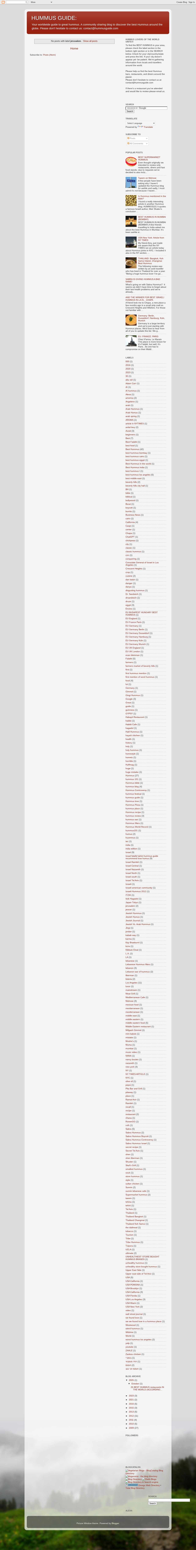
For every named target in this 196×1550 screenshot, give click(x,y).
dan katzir (130, 579)
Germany (130, 688)
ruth (127, 1125)
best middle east (133, 478)
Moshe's (130, 1041)
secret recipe (132, 1147)
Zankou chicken (133, 1354)
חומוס (128, 1365)
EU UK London (133, 651)
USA (128, 1277)
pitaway (129, 1092)
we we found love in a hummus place (143, 1321)
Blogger (115, 1523)
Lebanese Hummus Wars (138, 964)
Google (129, 699)
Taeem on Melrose (147, 178)
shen (128, 1154)
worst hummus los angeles (138, 1339)
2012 (131, 1416)
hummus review (133, 816)
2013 (131, 1412)
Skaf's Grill (131, 1165)
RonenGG (130, 1121)
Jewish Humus (133, 917)
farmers (129, 662)
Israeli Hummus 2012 (136, 891)
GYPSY (129, 713)
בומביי (128, 1358)
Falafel (129, 659)
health (129, 739)
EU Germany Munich (136, 644)
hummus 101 (132, 779)
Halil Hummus (132, 732)
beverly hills (131, 482)
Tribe (128, 1238)
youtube (129, 1347)
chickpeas (130, 540)
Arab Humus (132, 413)
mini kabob (131, 1034)
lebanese (130, 961)
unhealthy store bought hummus (141, 1266)
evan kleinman (133, 655)
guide (128, 706)
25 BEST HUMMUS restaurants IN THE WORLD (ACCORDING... (147, 1388)
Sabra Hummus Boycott (137, 1136)
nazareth (130, 1063)
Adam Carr (131, 383)
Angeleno (130, 402)
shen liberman (132, 1158)
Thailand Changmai (135, 1220)
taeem (129, 1198)
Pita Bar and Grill (134, 1089)
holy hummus (132, 750)
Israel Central (132, 866)
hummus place (133, 808)
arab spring (131, 416)
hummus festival (133, 794)
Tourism (129, 1235)
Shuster (129, 1162)
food (128, 681)
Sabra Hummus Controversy (139, 1140)
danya (129, 587)
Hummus (130, 775)
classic (129, 548)
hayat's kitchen (133, 735)
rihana (129, 1118)
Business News (133, 515)
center (129, 529)
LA (127, 957)
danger (129, 583)
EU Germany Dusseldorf (137, 633)
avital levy (130, 427)
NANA (128, 1056)
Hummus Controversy (136, 790)
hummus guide (133, 797)
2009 (131, 1428)
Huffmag (130, 765)
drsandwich (131, 598)
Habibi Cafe (131, 724)
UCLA (128, 1249)
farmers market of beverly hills (140, 666)
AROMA (129, 420)
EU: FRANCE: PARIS (148, 336)
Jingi (128, 928)
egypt (128, 605)
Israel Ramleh (132, 862)
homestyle (131, 754)
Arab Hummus (132, 409)
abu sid (129, 380)
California (130, 522)
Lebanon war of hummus (138, 972)
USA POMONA (133, 1285)
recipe (129, 1110)
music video (131, 1052)
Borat (128, 504)
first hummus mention (136, 673)
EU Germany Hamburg (137, 637)
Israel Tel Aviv (132, 880)
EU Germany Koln (134, 640)
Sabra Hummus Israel (136, 1143)
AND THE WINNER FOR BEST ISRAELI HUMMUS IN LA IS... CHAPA (145, 298)
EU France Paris (133, 622)
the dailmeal (131, 1227)
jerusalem (130, 906)
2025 (131, 1380)
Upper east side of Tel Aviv (138, 1274)
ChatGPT (130, 537)
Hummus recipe (133, 812)
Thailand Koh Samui (135, 1224)
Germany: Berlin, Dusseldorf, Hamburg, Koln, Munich (151, 318)
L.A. (127, 953)
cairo (128, 518)
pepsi (128, 1085)
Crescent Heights (134, 568)
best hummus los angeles (138, 475)
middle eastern (133, 1019)
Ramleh (129, 1103)
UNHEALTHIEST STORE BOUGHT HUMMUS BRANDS (142, 1258)
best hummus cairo (135, 456)
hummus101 (132, 830)
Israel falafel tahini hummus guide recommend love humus (142, 857)
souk (128, 1173)
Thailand (130, 1213)
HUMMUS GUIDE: (54, 18)
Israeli (128, 884)
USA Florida (131, 1296)
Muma (129, 1045)
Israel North (131, 873)
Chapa (129, 533)
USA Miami (131, 1303)
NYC (128, 1078)
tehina (129, 1202)
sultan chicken (132, 1184)
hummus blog (132, 786)
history (129, 743)
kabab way (131, 935)
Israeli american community (139, 888)
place (128, 1096)
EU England (131, 618)
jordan (129, 931)
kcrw (128, 946)
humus (129, 834)
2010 (131, 1424)
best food (130, 445)
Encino (129, 609)
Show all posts (90, 41)
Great (128, 703)
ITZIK (128, 895)
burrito (129, 511)
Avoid (128, 431)
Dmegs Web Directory (149, 1485)
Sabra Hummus (133, 1132)
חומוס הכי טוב (132, 1369)
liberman (130, 975)
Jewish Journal (133, 920)
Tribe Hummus (133, 1242)
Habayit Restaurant (135, 717)
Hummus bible (132, 783)
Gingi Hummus (133, 695)
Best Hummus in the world (138, 464)
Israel (128, 852)
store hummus (132, 1176)
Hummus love (132, 801)
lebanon (129, 968)
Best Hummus (132, 449)
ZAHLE (129, 1350)
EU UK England (133, 648)
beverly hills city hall (135, 486)
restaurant (131, 1114)
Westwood (131, 1325)
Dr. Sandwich (132, 594)
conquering (131, 559)
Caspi (128, 526)
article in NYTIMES (135, 423)
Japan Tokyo (132, 902)
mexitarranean (133, 1008)
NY (127, 1070)
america (129, 398)
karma (129, 939)
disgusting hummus (135, 590)
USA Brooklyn (132, 1288)
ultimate (129, 1253)
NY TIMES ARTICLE (135, 1074)
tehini (128, 1205)
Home (74, 48)
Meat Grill (130, 994)
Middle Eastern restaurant (138, 1026)
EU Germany (132, 626)
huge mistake (132, 772)
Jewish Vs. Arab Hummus (138, 924)
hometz (129, 757)
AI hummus (131, 391)
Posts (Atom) (49, 55)
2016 (128, 365)
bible (128, 493)
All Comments (136, 143)
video (128, 1310)
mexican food (132, 1005)
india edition (131, 849)
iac (127, 841)
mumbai (129, 1048)
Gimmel (129, 692)
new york (130, 1067)
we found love (132, 1318)
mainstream (131, 990)
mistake (129, 1037)
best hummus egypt (135, 460)
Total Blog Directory (135, 1488)
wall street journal (134, 1314)
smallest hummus (134, 1169)
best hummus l (133, 471)
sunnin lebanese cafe (136, 1191)
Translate (148, 127)
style (128, 1180)
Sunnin (129, 1187)
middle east (131, 1016)
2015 (131, 1408)
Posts (132, 138)
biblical (129, 497)
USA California (132, 1281)
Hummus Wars (133, 823)
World (128, 1336)
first (127, 670)
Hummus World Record (137, 827)
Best (128, 438)
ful (127, 684)
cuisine (129, 576)
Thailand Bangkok (134, 1216)
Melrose (129, 1001)
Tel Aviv (129, 1209)
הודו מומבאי (131, 1361)
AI (127, 387)
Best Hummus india (135, 467)
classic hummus (133, 551)
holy (128, 746)
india (128, 845)
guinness (130, 710)
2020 (128, 369)
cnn (127, 555)
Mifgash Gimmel (133, 1030)
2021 (131, 1400)
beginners (130, 434)
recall (128, 1107)
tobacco (129, 1231)
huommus (130, 838)
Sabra (128, 1129)
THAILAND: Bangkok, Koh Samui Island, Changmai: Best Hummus (150, 261)
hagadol (129, 728)
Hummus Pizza (133, 805)
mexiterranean (133, 1012)
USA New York (132, 1307)
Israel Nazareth (133, 869)
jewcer (129, 909)
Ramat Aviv (131, 1100)
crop (128, 572)
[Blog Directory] (134, 1479)
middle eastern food (135, 1023)
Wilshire (129, 1332)
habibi (128, 721)
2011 (131, 1420)
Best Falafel (131, 442)
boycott (129, 508)
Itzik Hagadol (132, 899)
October (135, 1384)
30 (127, 376)
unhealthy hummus (135, 1263)
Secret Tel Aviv (133, 1151)
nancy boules (132, 1059)
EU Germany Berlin (135, 629)
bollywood (130, 500)
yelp (128, 1343)
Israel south (131, 877)
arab (128, 405)
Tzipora (129, 1246)
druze (128, 601)
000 (127, 361)
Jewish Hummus (133, 913)
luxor (128, 986)
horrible (129, 761)
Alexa (128, 394)
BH (127, 489)
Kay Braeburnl (132, 942)
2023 (128, 372)
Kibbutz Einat (132, 950)
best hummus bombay (136, 453)
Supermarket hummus (136, 1195)
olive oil (129, 1081)
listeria (129, 979)
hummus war (132, 819)
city (127, 544)
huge (128, 768)
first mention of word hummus (140, 677)
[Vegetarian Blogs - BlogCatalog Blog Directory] (146, 1473)
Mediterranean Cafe (135, 997)
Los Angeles (131, 983)
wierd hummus (133, 1328)
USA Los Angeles (134, 1299)
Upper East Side (133, 1270)
